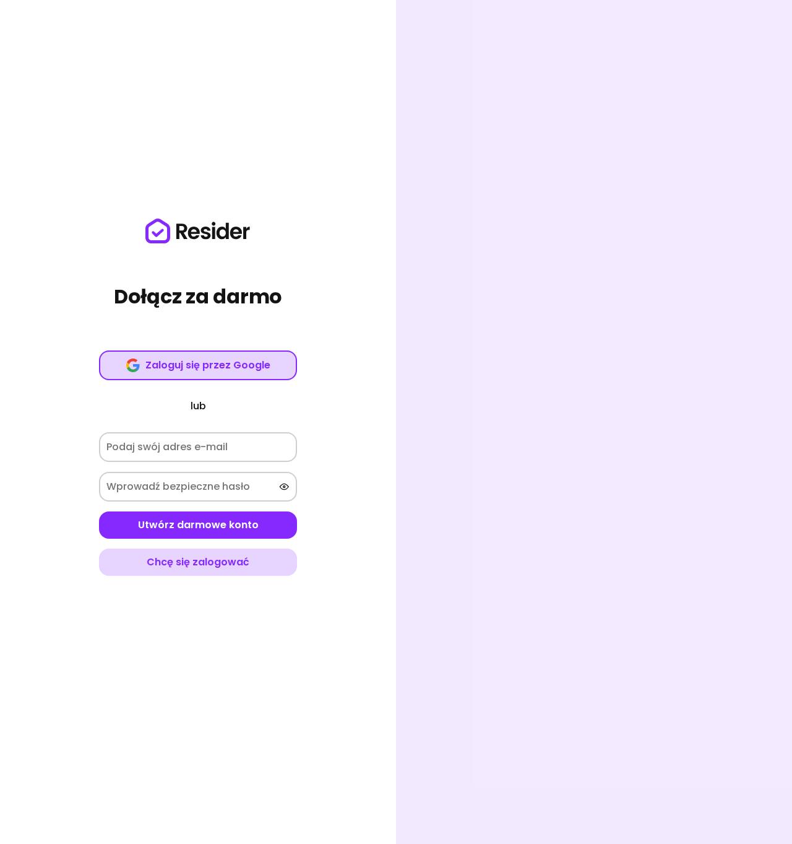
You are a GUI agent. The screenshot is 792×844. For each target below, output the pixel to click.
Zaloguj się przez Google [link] (207, 365)
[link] (198, 231)
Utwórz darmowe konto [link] (198, 525)
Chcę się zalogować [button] (198, 562)
